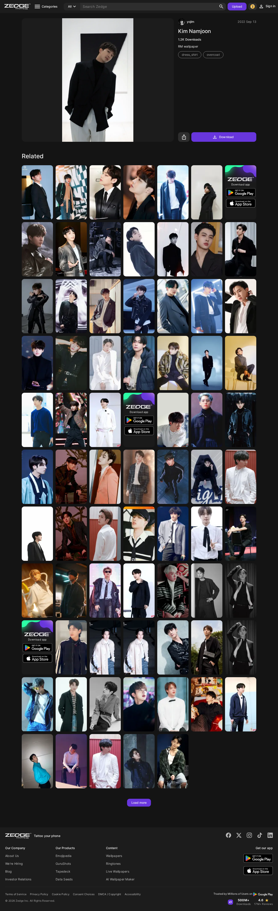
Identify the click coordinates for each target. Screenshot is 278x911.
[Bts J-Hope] (139, 192)
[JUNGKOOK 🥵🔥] (37, 704)
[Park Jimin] (71, 761)
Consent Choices (84, 894)
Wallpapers (114, 856)
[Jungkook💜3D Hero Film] (206, 477)
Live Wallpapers (117, 871)
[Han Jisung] (71, 590)
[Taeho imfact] (105, 704)
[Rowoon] (173, 192)
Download (226, 137)
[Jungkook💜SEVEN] (173, 761)
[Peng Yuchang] (139, 477)
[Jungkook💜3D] (71, 647)
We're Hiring (14, 863)
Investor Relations (18, 879)
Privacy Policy (39, 894)
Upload (237, 6)
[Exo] (37, 249)
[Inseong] (71, 477)
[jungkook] (139, 761)
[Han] (71, 420)
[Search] (221, 6)
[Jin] (71, 192)
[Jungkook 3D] (139, 249)
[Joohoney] (240, 420)
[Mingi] (139, 534)
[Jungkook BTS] (37, 363)
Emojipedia (64, 856)
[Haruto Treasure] (139, 306)
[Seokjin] (139, 704)
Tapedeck (63, 871)
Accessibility (133, 894)
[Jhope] (240, 590)
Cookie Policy (61, 894)
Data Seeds (64, 879)
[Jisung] (206, 192)
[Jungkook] (173, 306)
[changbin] (173, 420)
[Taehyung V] (173, 363)
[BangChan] (105, 306)
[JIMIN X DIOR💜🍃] (105, 647)
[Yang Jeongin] (71, 363)
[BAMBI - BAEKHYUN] (206, 704)
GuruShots (63, 863)
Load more (139, 802)
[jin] (206, 363)
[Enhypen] (37, 590)
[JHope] (71, 306)
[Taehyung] (105, 477)
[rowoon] (240, 534)
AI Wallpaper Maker (120, 879)
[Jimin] (206, 306)
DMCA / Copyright (109, 894)
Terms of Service (15, 894)
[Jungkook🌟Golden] (71, 249)
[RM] (173, 249)
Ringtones (113, 863)
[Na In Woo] (206, 590)
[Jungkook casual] (71, 704)
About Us (12, 856)
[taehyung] (139, 363)
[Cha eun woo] (37, 192)
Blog (8, 871)
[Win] (206, 647)
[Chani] (71, 534)
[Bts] (37, 306)
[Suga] (240, 477)
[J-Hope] (173, 477)
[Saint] (206, 249)
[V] (105, 192)
